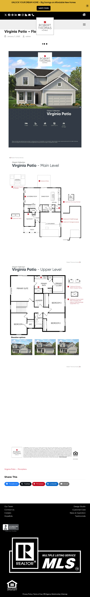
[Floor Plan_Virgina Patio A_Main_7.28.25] (45, 204)
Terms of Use (37, 594)
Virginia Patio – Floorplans (15, 469)
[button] (84, 25)
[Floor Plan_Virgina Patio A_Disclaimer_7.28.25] (45, 413)
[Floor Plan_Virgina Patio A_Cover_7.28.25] (45, 99)
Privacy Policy (27, 594)
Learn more (44, 8)
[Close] (87, 5)
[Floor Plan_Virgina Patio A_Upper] (45, 308)
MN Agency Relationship (51, 594)
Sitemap (64, 594)
